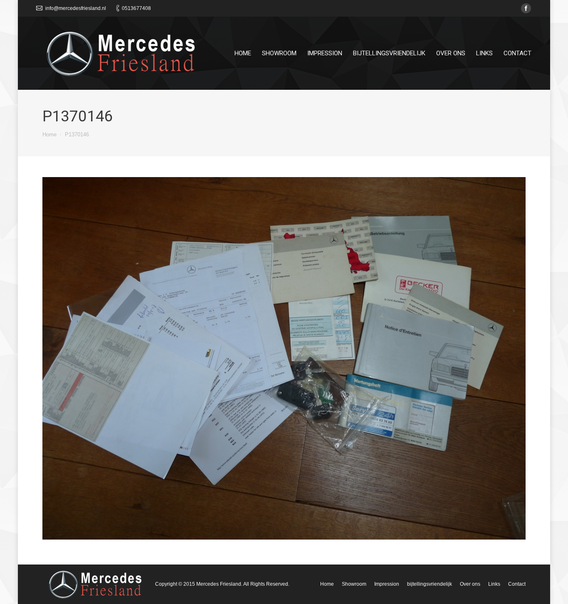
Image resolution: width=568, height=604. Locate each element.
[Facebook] (526, 8)
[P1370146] (284, 358)
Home (49, 134)
